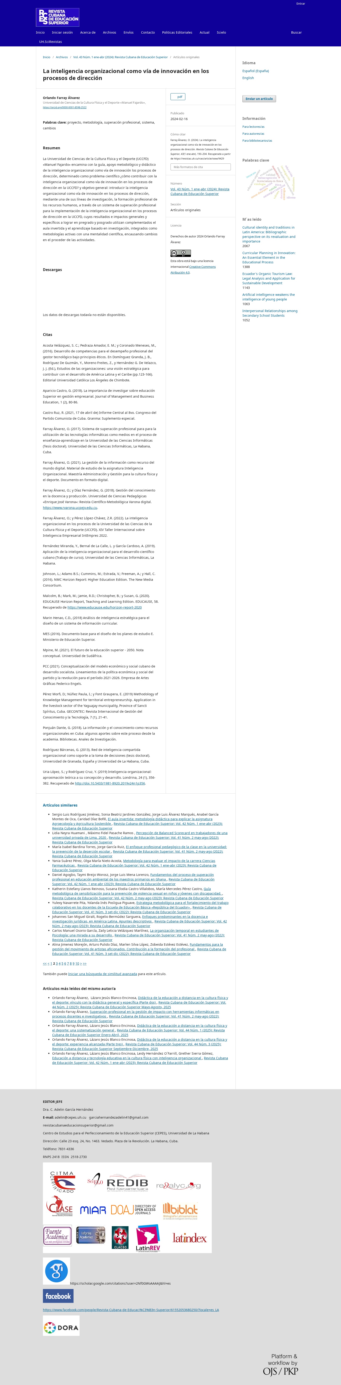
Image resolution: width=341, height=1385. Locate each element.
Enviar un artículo (259, 99)
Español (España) (255, 71)
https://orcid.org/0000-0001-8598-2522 (65, 107)
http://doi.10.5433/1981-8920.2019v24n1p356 (110, 783)
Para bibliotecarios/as (257, 140)
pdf (179, 97)
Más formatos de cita (188, 167)
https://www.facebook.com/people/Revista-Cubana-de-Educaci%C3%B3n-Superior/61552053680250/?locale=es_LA (131, 1310)
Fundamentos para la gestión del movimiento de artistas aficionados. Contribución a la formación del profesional (137, 946)
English (248, 78)
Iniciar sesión (62, 32)
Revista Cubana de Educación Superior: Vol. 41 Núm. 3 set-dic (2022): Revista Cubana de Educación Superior (137, 909)
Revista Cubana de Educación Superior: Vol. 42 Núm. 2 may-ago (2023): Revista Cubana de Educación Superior (138, 898)
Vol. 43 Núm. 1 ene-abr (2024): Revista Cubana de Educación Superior (120, 57)
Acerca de (88, 32)
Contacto (148, 32)
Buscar (296, 32)
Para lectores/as (253, 126)
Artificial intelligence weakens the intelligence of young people (268, 296)
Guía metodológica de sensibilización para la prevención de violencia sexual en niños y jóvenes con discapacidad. (137, 891)
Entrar (300, 3)
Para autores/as (253, 133)
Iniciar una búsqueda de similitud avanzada (102, 974)
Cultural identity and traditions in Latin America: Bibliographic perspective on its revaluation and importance (269, 234)
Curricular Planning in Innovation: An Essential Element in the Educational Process (269, 257)
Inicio (40, 32)
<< (45, 963)
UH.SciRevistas (50, 41)
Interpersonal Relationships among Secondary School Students (270, 313)
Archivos (109, 32)
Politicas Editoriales (177, 32)
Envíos (129, 32)
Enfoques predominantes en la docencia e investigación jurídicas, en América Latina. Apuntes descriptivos (130, 918)
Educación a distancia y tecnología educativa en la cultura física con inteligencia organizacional (127, 1058)
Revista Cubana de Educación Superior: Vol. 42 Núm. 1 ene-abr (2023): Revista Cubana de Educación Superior (133, 881)
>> (85, 963)
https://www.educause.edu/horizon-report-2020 (105, 607)
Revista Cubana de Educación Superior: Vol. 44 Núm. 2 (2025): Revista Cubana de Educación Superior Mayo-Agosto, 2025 (139, 1004)
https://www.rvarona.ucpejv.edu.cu (70, 507)
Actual (204, 32)
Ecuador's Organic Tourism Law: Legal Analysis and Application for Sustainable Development (268, 278)
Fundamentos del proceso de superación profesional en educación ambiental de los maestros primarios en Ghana (133, 876)
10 (77, 963)
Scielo (221, 32)
